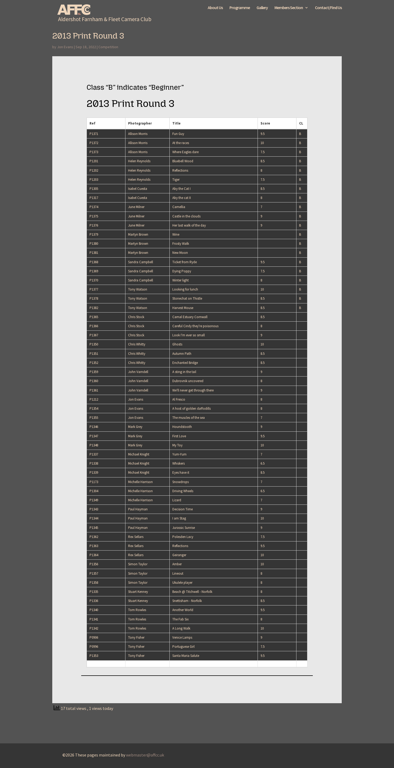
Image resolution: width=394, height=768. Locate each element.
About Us (215, 8)
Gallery (262, 8)
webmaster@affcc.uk (145, 755)
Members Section (288, 8)
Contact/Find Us (328, 8)
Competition (108, 46)
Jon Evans (65, 46)
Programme (239, 8)
